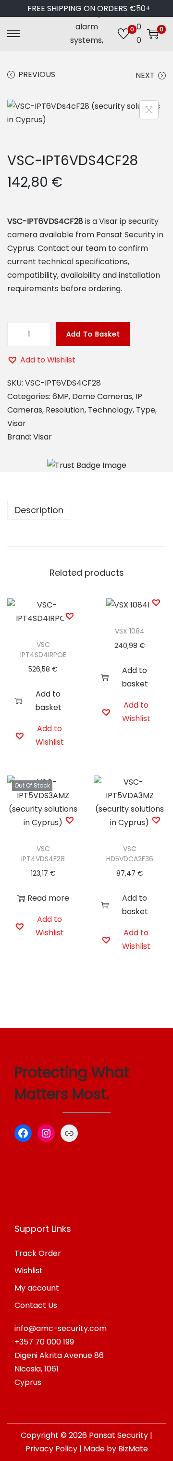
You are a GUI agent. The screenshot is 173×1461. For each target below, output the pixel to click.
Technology (110, 409)
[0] (123, 33)
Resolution (65, 409)
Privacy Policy (51, 1448)
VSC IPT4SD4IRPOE (43, 649)
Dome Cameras (102, 396)
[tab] (86, 510)
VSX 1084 (130, 631)
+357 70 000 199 (44, 1341)
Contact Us (35, 1305)
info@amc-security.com (60, 1328)
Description (39, 510)
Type (145, 409)
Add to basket (93, 334)
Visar (16, 423)
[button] (41, 360)
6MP (60, 396)
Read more (48, 898)
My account (36, 1287)
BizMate (133, 1448)
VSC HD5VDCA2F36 (129, 854)
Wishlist (28, 1270)
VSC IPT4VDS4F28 (43, 854)
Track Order (37, 1253)
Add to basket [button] (48, 700)
